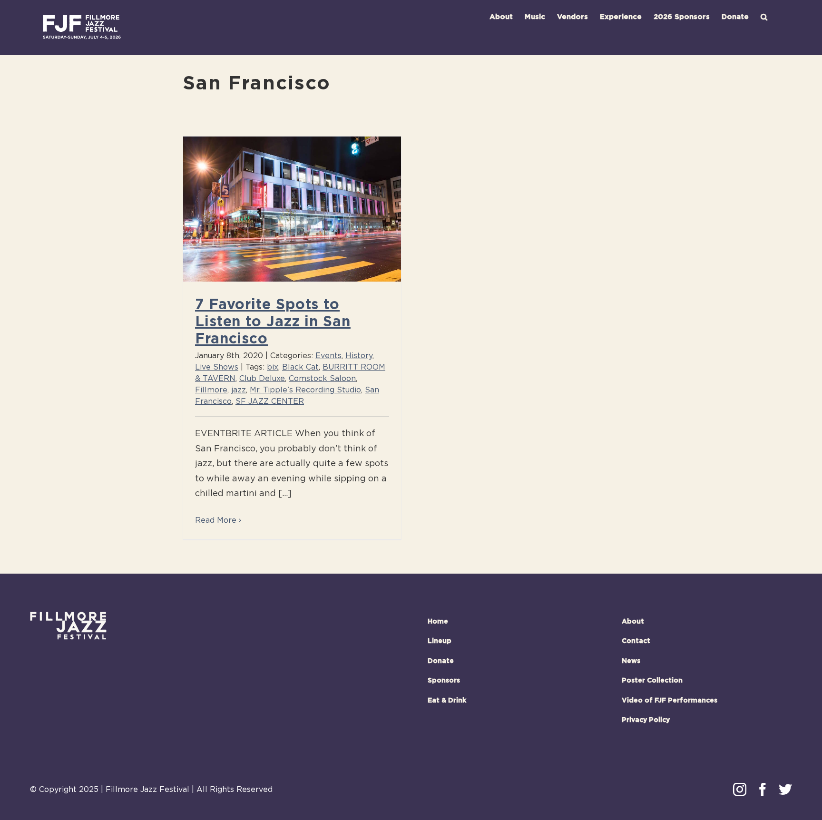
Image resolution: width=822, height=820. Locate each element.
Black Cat (300, 367)
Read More (215, 520)
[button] (764, 17)
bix (272, 367)
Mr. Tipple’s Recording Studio (305, 390)
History (358, 356)
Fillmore (211, 390)
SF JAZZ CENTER (269, 401)
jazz (238, 390)
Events (328, 356)
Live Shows (216, 367)
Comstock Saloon (322, 378)
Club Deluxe (262, 378)
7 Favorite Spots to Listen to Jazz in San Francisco (273, 322)
